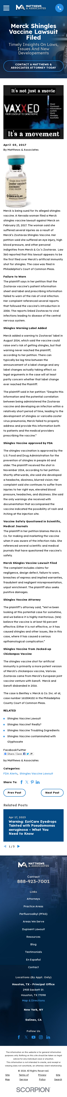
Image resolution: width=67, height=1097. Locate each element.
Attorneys (33, 898)
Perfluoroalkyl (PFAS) (33, 914)
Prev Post (14, 792)
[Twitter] (26, 1037)
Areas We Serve (33, 921)
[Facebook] (19, 1037)
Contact (33, 967)
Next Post (52, 792)
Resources (33, 936)
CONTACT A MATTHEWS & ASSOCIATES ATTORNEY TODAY (33, 66)
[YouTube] (33, 1037)
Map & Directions (33, 1000)
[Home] (30, 8)
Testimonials (33, 952)
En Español (33, 959)
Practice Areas (33, 906)
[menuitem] (7, 1077)
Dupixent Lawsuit (33, 929)
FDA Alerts (10, 773)
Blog (33, 944)
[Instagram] (41, 1037)
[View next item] (18, 846)
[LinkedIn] (48, 1037)
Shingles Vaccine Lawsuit (36, 773)
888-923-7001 (33, 881)
